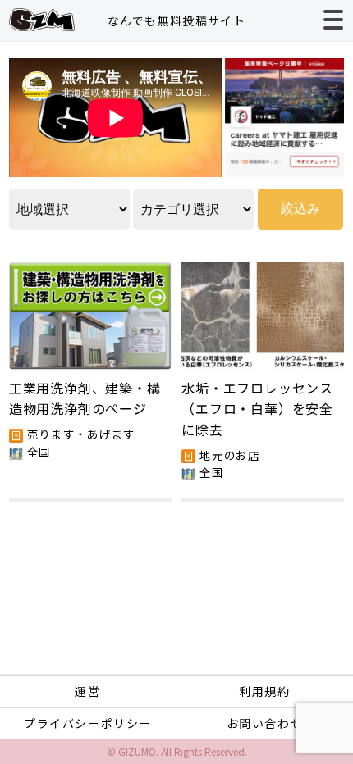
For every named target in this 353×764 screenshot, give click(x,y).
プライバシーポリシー (88, 723)
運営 (87, 691)
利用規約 (264, 691)
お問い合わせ (265, 723)
